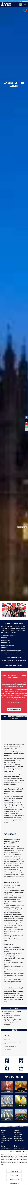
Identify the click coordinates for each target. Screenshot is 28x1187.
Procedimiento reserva (6, 1148)
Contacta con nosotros (19, 1148)
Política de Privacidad (6, 1138)
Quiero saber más (14, 1183)
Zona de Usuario (18, 1150)
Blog (2, 1142)
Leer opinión (7, 1049)
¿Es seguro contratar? (6, 1150)
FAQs (2, 1134)
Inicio (2, 1132)
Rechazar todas (14, 1175)
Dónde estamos (18, 1138)
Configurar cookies (14, 1179)
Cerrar (26, 1151)
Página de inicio (14, 709)
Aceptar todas (14, 1171)
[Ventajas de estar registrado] (25, 11)
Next (25, 610)
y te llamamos (25, 1)
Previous (3, 610)
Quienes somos (17, 1132)
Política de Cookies (5, 1140)
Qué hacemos (17, 1136)
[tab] (4, 716)
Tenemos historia (18, 1134)
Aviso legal (3, 1136)
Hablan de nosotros (18, 1140)
